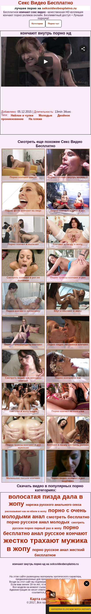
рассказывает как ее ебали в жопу (25, 511)
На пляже (35, 119)
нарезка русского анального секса (53, 504)
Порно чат (53, 23)
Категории (37, 23)
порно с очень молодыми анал (44, 513)
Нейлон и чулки (22, 115)
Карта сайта (40, 599)
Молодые (45, 115)
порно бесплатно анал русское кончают (45, 530)
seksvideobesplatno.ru (59, 8)
